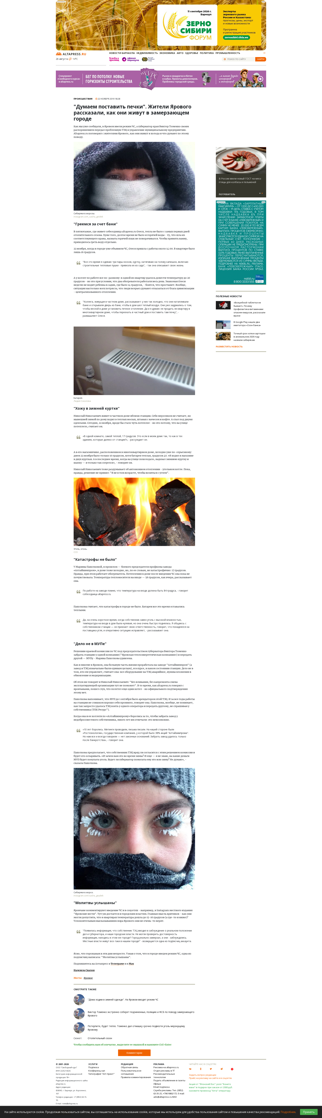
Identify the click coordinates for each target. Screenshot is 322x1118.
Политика (207, 53)
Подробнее (288, 1112)
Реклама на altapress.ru (166, 1067)
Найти (260, 59)
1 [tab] (260, 193)
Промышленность (228, 53)
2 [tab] (262, 193)
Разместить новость (229, 346)
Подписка (93, 1067)
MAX (174, 1096)
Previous (219, 160)
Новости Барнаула (122, 53)
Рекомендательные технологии (164, 1075)
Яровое (88, 977)
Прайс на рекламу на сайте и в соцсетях (210, 1078)
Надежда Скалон (84, 970)
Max (131, 963)
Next (263, 160)
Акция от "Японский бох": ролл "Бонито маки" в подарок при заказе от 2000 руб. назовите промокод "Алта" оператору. (211, 1087)
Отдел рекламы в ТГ (164, 1070)
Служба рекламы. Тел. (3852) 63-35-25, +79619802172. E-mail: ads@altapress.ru (168, 1093)
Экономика (167, 53)
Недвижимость (147, 53)
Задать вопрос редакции (202, 1074)
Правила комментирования (136, 1077)
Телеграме (117, 963)
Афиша (157, 1083)
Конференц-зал (96, 1070)
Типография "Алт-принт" (101, 1073)
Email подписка (161, 1086)
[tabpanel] (241, 173)
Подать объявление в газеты (169, 1080)
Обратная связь (129, 1067)
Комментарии (134, 1052)
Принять (309, 1112)
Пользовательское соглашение (131, 1072)
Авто (180, 53)
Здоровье (191, 53)
